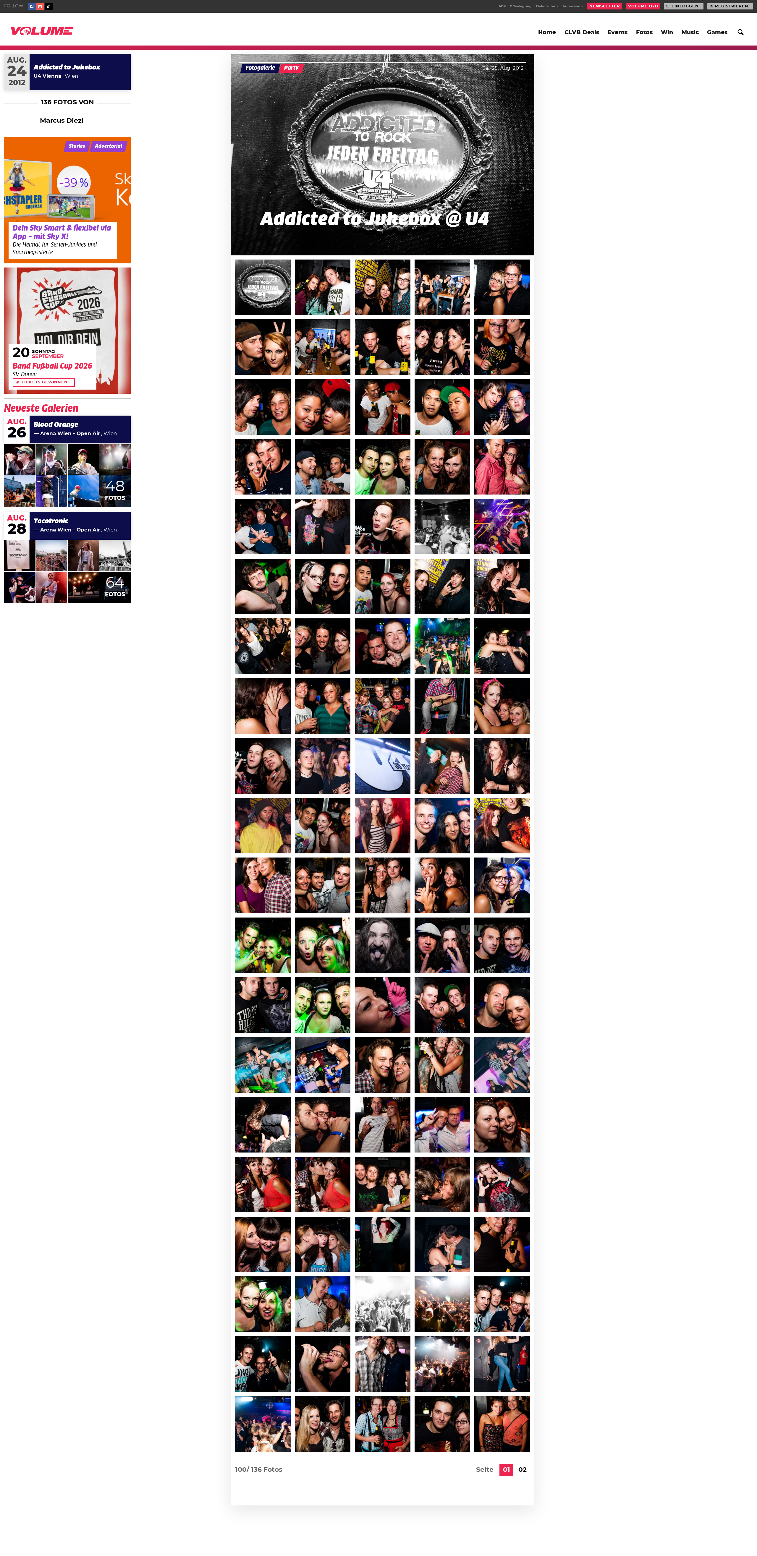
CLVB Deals (581, 32)
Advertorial (108, 146)
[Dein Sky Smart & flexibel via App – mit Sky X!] (67, 200)
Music (690, 32)
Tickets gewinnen (45, 382)
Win (667, 32)
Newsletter (604, 6)
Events (617, 32)
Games (717, 32)
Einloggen (685, 6)
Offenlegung (521, 6)
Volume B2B (643, 6)
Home (547, 32)
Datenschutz (547, 6)
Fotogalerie (260, 68)
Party (291, 68)
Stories (77, 146)
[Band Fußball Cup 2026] (67, 331)
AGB (502, 6)
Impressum (573, 6)
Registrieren (731, 6)
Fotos (644, 32)
